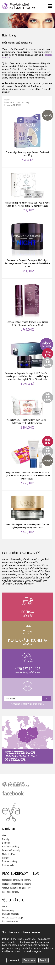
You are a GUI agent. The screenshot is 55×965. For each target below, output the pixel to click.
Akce (4, 835)
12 (17, 105)
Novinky (5, 839)
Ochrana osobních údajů (12, 917)
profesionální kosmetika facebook (13, 793)
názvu (12, 102)
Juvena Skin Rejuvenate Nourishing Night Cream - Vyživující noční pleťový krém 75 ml (27, 515)
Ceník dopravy (8, 910)
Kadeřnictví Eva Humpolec (11, 812)
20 (14, 105)
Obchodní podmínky (10, 914)
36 (20, 105)
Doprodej (6, 842)
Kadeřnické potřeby (10, 846)
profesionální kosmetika (20, 784)
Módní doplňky (8, 854)
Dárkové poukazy (9, 861)
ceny (27, 102)
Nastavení (13, 960)
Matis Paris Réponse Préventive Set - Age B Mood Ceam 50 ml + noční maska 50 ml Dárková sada (27, 192)
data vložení (20, 102)
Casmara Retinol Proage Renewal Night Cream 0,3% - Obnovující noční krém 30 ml (27, 308)
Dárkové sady (8, 865)
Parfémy (5, 857)
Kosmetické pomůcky (11, 850)
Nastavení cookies (10, 921)
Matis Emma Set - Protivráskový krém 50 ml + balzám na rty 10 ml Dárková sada (27, 413)
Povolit (43, 960)
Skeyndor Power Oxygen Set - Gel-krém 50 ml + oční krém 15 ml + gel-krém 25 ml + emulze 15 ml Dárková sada (27, 462)
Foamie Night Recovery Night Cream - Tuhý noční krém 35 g (27, 138)
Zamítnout (29, 960)
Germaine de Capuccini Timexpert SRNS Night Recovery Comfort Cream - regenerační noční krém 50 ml (27, 248)
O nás (4, 906)
